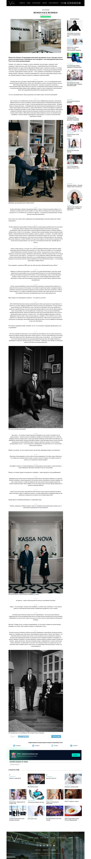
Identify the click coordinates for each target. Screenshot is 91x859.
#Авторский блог (62, 837)
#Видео (70, 837)
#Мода (36, 837)
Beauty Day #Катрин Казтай (73, 151)
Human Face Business (14, 764)
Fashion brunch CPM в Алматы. (73, 135)
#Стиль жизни (45, 10)
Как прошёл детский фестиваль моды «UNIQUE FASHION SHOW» (74, 84)
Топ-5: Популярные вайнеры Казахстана (73, 167)
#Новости (30, 837)
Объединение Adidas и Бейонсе (73, 102)
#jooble (76, 837)
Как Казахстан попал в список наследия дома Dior (73, 35)
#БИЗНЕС (52, 837)
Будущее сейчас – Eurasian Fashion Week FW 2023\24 (74, 186)
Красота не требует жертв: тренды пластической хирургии (74, 49)
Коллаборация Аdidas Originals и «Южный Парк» (74, 66)
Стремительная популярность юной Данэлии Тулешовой (73, 118)
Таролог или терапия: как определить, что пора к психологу (74, 208)
